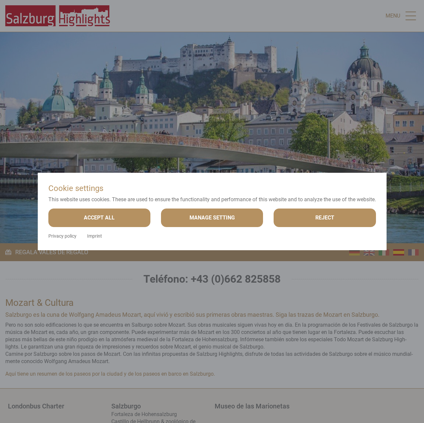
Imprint (94, 236)
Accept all (99, 217)
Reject (324, 217)
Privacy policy (62, 236)
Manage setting (212, 217)
